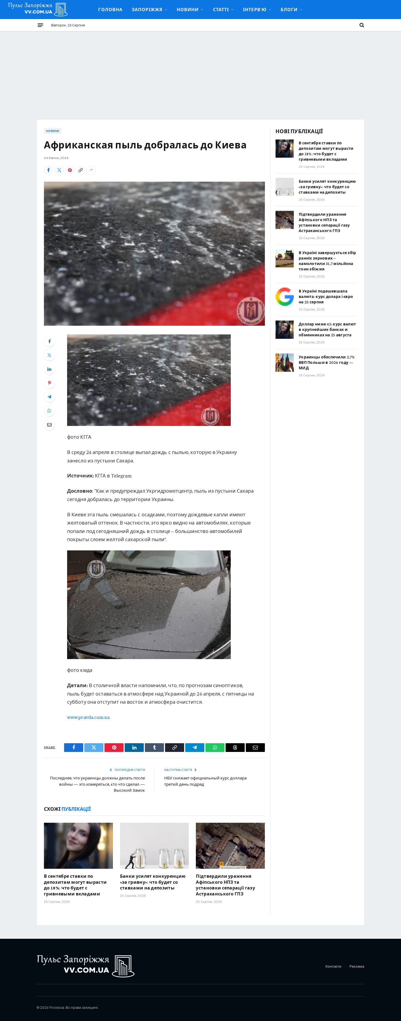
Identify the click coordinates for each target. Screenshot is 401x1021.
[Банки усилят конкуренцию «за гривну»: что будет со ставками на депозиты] (154, 845)
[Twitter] (49, 355)
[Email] (49, 424)
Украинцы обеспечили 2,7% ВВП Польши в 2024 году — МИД (327, 362)
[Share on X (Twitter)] (59, 170)
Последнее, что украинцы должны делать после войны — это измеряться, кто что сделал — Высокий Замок (97, 784)
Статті (221, 9)
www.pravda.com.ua (88, 717)
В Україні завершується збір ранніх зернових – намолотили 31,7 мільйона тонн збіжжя (327, 260)
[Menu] (40, 25)
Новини (188, 9)
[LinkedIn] (49, 369)
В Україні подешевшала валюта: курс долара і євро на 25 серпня (326, 296)
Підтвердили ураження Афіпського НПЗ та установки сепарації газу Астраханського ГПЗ (225, 884)
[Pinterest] (49, 382)
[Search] (361, 25)
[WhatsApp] (49, 410)
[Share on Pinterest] (69, 170)
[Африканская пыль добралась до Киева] (154, 254)
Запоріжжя (147, 9)
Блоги (289, 9)
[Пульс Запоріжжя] (38, 9)
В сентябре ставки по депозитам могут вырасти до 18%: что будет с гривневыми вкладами (75, 884)
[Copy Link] (80, 170)
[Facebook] (49, 341)
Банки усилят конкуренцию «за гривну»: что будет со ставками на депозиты (153, 882)
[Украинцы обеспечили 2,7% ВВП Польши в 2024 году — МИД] (285, 362)
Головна (110, 9)
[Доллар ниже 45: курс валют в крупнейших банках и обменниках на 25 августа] (285, 330)
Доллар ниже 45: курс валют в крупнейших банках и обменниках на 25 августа (327, 329)
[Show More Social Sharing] (91, 170)
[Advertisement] (200, 72)
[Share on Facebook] (48, 170)
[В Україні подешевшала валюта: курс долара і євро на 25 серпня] (285, 297)
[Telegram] (49, 396)
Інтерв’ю (255, 9)
